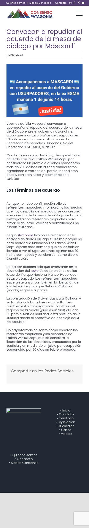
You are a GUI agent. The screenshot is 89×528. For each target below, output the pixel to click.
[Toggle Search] (68, 13)
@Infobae (25, 235)
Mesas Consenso (40, 3)
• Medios (65, 433)
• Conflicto (65, 414)
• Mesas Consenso (24, 462)
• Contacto (24, 459)
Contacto (61, 3)
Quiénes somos (15, 3)
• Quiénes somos (23, 455)
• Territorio (65, 418)
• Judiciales (65, 426)
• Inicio (65, 410)
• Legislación (65, 422)
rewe (35, 270)
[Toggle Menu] (79, 14)
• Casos (65, 430)
